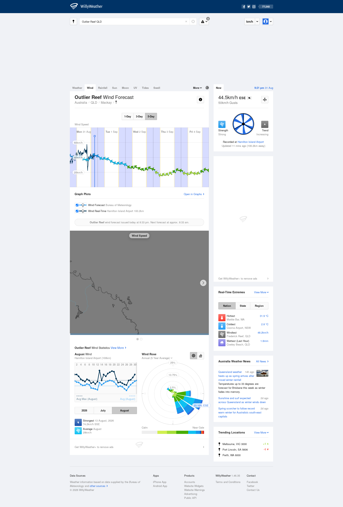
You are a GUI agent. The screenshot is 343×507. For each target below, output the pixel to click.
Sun (114, 88)
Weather (77, 88)
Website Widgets (194, 486)
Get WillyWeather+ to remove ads (237, 278)
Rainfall (102, 88)
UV (135, 88)
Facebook (252, 482)
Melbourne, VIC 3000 (244, 444)
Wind (90, 88)
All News (261, 361)
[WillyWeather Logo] (88, 6)
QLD (94, 102)
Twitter (250, 486)
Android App (160, 486)
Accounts (189, 482)
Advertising (190, 494)
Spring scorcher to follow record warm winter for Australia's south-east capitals (243, 412)
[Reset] (186, 21)
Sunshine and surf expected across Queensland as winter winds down (243, 400)
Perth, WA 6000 (232, 455)
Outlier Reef (116, 102)
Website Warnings (194, 490)
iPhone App (159, 482)
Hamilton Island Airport (251, 142)
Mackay (106, 102)
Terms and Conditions (228, 482)
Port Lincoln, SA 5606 (244, 449)
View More (117, 348)
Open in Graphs (193, 194)
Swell (156, 88)
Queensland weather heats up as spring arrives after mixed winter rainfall (241, 382)
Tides (145, 88)
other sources (97, 486)
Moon (125, 88)
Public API (190, 498)
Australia (81, 102)
